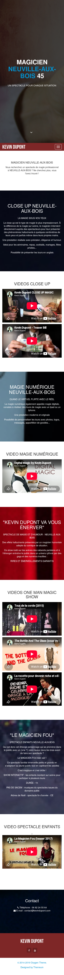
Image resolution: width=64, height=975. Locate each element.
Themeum (38, 967)
